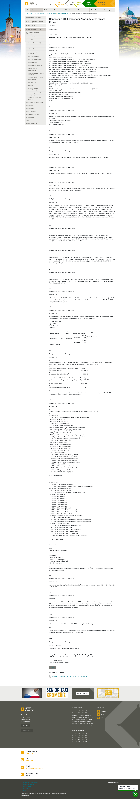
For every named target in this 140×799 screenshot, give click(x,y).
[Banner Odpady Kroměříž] (83, 693)
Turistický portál (102, 3)
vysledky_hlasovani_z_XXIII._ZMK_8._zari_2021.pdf (67, 676)
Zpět (52, 667)
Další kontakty (27, 730)
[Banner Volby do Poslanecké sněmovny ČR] (32, 693)
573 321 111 (29, 753)
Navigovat (25, 725)
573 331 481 (29, 761)
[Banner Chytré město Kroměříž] (108, 693)
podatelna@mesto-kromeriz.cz (34, 768)
